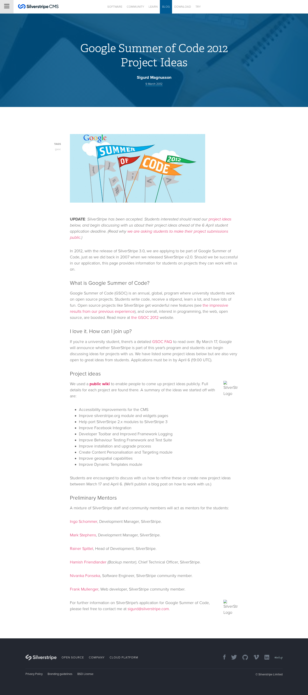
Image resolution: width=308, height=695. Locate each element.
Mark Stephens (83, 535)
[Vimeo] (254, 657)
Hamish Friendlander (88, 562)
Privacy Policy (34, 674)
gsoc (58, 149)
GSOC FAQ (162, 341)
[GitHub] (243, 657)
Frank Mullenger (84, 589)
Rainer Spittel (81, 548)
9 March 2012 (154, 84)
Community (135, 7)
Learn (153, 7)
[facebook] (222, 657)
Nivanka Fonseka (85, 575)
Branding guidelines (60, 674)
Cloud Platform (124, 657)
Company (97, 657)
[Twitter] (232, 657)
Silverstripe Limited (270, 674)
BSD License (85, 674)
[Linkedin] (264, 657)
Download (182, 7)
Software (114, 7)
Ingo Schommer (83, 521)
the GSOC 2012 (145, 317)
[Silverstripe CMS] (38, 7)
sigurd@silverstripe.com (148, 608)
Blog (166, 7)
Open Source (73, 657)
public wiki (100, 383)
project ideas (220, 219)
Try (198, 7)
